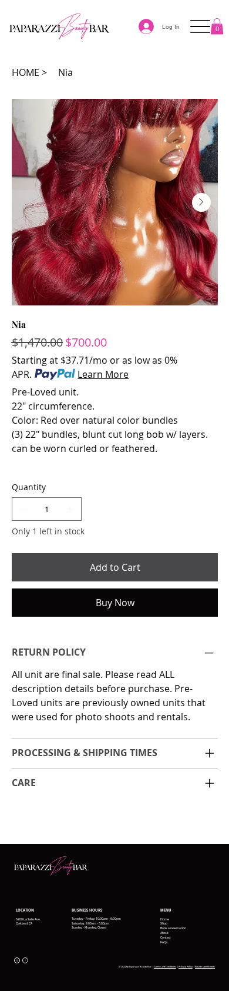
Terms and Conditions (165, 966)
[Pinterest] (31, 822)
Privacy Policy (186, 966)
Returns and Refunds (205, 966)
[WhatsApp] (15, 822)
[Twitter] (39, 822)
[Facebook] (23, 822)
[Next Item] (201, 202)
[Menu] (200, 26)
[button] (217, 26)
